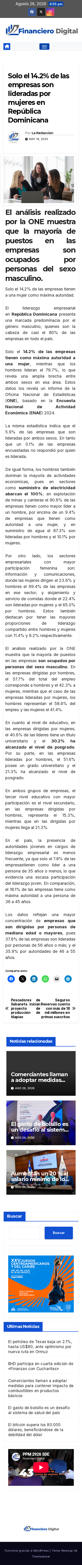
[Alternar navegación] (44, 46)
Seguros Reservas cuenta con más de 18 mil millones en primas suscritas (55, 1008)
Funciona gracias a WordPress (27, 1550)
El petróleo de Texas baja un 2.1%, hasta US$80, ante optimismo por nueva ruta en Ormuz (40, 1346)
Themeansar (41, 1556)
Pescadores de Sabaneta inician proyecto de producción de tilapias (25, 1008)
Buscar (14, 1216)
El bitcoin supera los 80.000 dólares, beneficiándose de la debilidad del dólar (35, 1430)
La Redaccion (42, 133)
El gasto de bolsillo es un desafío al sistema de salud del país (39, 1130)
